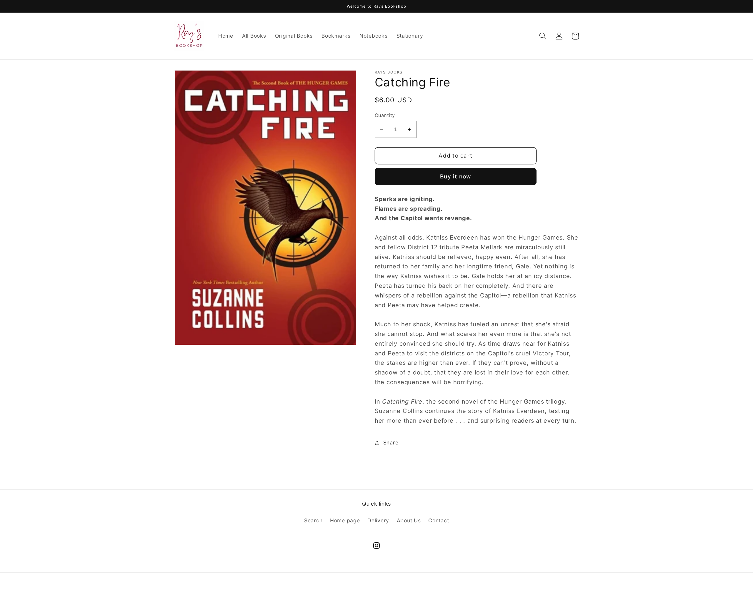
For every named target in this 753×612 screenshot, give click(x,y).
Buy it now (455, 176)
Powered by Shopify (399, 598)
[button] (543, 36)
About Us (409, 520)
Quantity (385, 115)
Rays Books (363, 598)
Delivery (378, 520)
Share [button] (391, 442)
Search (313, 520)
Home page (345, 520)
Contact (438, 520)
